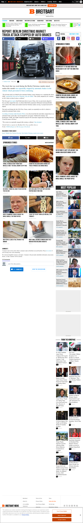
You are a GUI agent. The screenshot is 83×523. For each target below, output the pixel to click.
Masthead (25, 498)
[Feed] (77, 506)
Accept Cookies (62, 519)
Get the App (51, 504)
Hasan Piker (40, 21)
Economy (49, 2)
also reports (13, 101)
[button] (3, 2)
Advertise (38, 507)
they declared (38, 122)
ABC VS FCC (57, 21)
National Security (16, 133)
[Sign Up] (52, 5)
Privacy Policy (39, 501)
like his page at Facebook (23, 127)
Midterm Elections (30, 21)
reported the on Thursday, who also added (19, 96)
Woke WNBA (49, 21)
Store (50, 498)
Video (60, 2)
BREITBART (45, 11)
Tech (23, 133)
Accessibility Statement (26, 505)
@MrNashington (10, 127)
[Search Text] (73, 2)
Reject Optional (62, 515)
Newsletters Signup (53, 507)
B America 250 (28, 2)
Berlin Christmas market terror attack (34, 133)
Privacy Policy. (25, 514)
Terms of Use (39, 498)
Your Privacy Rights (62, 511)
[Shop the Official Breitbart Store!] (74, 34)
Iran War (11, 21)
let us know (49, 251)
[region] (41, 515)
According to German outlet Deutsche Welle (13, 114)
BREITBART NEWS (12, 506)
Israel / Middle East (7, 133)
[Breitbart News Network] (57, 34)
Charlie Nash (6, 81)
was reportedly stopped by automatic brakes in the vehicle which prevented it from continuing (26, 89)
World (54, 2)
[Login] (77, 2)
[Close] (80, 515)
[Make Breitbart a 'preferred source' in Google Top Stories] (46, 82)
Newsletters (20, 2)
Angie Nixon (19, 21)
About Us (25, 501)
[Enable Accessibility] (81, 1)
